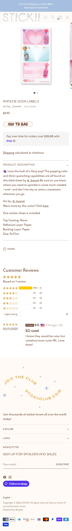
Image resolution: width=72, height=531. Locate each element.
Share (11, 249)
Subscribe (62, 464)
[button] (10, 287)
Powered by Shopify (13, 509)
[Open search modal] (45, 17)
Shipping (8, 153)
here (46, 206)
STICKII (25, 502)
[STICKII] (22, 17)
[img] (10, 324)
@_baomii (33, 180)
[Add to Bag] (18, 124)
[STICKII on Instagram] (10, 477)
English (6, 497)
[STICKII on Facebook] (5, 477)
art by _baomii (12, 106)
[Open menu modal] (67, 17)
